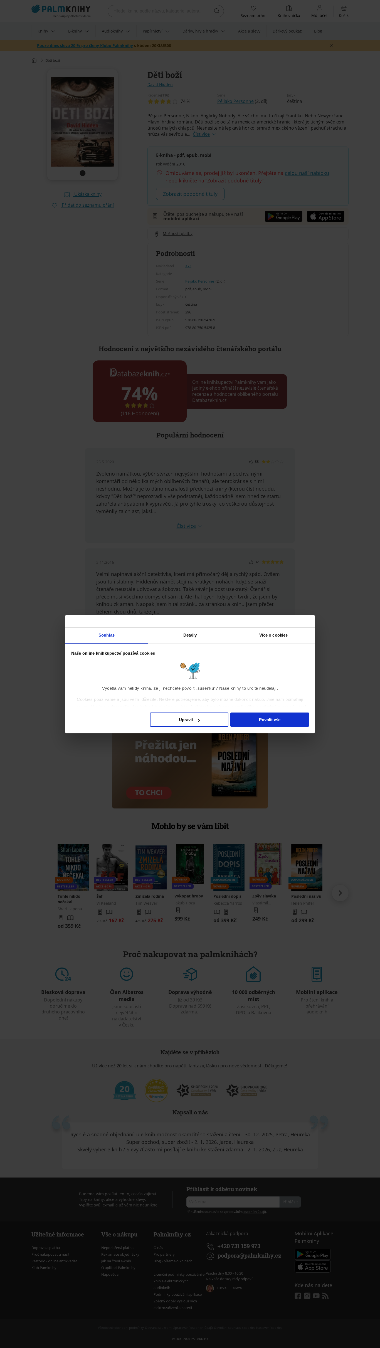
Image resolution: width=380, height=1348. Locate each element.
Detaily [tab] (190, 635)
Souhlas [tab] (106, 635)
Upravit (186, 719)
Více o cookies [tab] (273, 635)
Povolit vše (269, 719)
